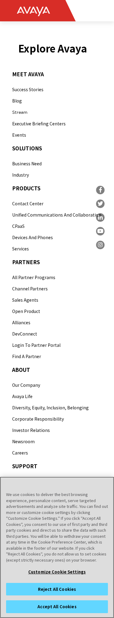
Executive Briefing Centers (39, 123)
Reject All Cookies (57, 589)
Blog (17, 101)
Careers (20, 453)
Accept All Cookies (56, 606)
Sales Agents (25, 300)
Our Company (26, 385)
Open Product (26, 311)
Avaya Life (22, 396)
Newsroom (23, 441)
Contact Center (27, 203)
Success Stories (27, 89)
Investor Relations (31, 430)
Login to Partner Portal (36, 345)
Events (19, 135)
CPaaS (18, 226)
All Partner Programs (33, 277)
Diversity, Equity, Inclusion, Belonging (50, 407)
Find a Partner (26, 356)
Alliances (21, 322)
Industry (20, 175)
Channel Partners (30, 289)
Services (20, 249)
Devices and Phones (32, 237)
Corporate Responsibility (38, 419)
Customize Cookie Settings (57, 572)
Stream (19, 112)
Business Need (27, 163)
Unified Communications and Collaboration (56, 215)
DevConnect (24, 334)
